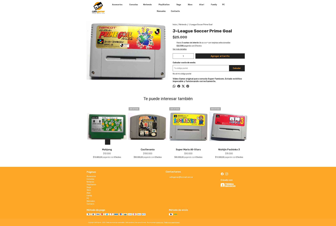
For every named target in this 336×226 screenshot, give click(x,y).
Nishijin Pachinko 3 (229, 149)
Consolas (133, 5)
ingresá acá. (160, 222)
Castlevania (148, 149)
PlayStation (164, 5)
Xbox (190, 5)
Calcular (237, 68)
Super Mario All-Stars (188, 149)
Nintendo (147, 5)
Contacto (175, 11)
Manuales (161, 11)
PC (223, 5)
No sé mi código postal (182, 74)
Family (214, 5)
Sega (178, 5)
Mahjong (107, 149)
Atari (201, 5)
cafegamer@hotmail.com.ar (181, 177)
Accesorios (117, 5)
